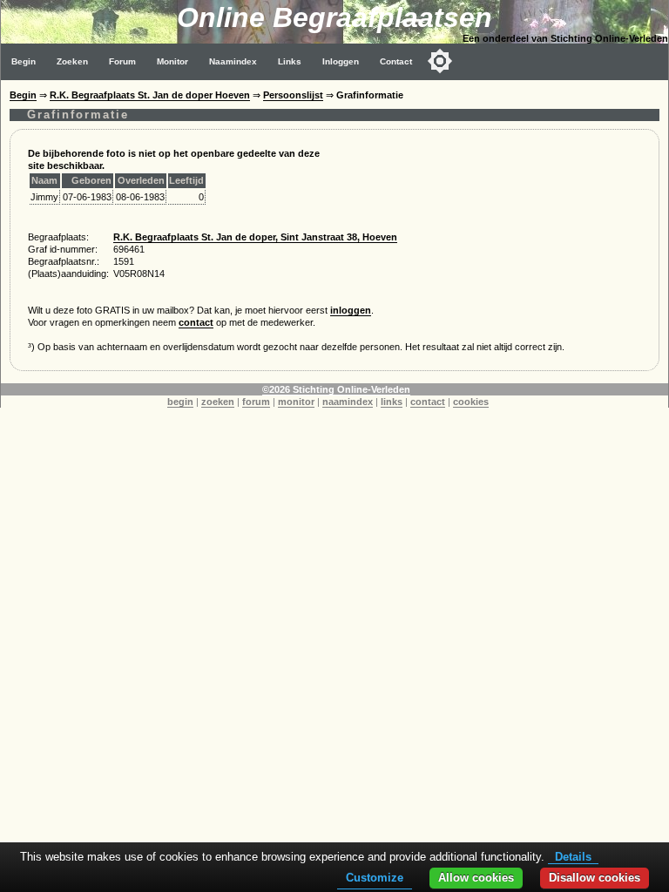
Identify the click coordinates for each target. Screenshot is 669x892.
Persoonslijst (293, 95)
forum (256, 401)
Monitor (172, 61)
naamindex (347, 401)
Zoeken (72, 61)
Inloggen (340, 61)
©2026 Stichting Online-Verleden (336, 389)
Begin (23, 61)
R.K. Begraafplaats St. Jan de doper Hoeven (150, 95)
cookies (471, 401)
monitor (296, 401)
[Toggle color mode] (439, 61)
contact (196, 322)
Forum (122, 61)
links (391, 401)
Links (289, 61)
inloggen (350, 310)
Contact (396, 61)
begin (180, 401)
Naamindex (233, 61)
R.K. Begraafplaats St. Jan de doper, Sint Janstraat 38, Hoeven (255, 237)
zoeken (217, 401)
